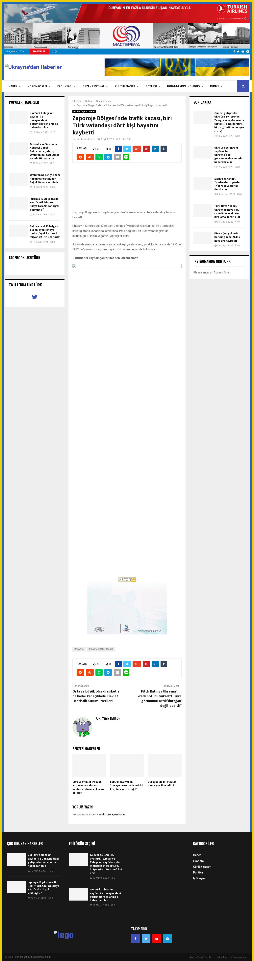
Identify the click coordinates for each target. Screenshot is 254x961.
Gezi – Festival (94, 86)
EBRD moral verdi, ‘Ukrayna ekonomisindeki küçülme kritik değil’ (126, 785)
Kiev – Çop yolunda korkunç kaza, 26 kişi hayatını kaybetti (227, 237)
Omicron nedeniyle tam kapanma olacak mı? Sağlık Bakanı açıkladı (45, 178)
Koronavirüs (37, 86)
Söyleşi (151, 86)
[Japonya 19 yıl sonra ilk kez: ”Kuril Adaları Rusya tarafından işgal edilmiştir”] (18, 203)
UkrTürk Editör (87, 139)
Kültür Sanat (125, 86)
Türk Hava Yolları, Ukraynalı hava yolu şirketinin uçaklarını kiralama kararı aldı (227, 211)
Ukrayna (79, 649)
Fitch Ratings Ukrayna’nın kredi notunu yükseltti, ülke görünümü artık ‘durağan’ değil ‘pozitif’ (160, 699)
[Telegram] (167, 938)
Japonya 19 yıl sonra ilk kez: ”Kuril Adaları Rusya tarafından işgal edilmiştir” (44, 204)
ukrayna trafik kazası (101, 649)
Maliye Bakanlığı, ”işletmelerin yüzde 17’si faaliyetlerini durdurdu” (227, 184)
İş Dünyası (64, 86)
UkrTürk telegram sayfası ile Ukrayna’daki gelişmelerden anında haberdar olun (44, 120)
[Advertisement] (127, 188)
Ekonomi (199, 861)
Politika (198, 872)
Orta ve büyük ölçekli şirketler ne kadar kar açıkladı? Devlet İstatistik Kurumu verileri (96, 696)
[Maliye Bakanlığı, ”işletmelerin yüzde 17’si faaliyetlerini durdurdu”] (202, 183)
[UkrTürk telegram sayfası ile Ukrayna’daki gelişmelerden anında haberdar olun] (18, 117)
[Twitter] (146, 938)
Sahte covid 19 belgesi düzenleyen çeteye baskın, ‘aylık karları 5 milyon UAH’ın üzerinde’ (45, 231)
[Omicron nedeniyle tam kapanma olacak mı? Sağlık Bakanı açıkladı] (18, 179)
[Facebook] (135, 938)
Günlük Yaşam (80, 111)
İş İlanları (222, 957)
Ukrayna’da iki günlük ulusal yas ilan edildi (162, 784)
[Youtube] (156, 938)
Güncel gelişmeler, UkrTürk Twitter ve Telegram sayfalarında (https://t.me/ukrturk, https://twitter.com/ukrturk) (229, 122)
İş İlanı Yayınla (238, 957)
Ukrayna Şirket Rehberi (201, 957)
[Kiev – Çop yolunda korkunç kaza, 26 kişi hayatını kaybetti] (202, 238)
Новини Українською (183, 86)
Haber (13, 86)
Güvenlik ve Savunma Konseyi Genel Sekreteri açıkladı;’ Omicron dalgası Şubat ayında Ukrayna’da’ (44, 151)
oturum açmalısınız (113, 814)
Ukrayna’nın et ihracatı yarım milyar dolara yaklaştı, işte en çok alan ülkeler (88, 787)
